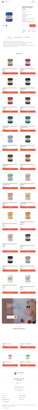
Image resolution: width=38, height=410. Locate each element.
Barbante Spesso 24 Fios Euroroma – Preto (10, 266)
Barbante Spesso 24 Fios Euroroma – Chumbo (27, 246)
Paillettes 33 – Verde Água (25, 361)
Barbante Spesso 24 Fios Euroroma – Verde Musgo (27, 146)
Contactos (3, 395)
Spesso (29, 31)
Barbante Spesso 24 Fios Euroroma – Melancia (27, 69)
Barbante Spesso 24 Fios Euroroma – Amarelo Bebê (27, 203)
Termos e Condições (22, 395)
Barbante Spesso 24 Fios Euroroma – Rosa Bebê (27, 184)
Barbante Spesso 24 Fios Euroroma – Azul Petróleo (10, 127)
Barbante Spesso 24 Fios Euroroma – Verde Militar (10, 165)
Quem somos (4, 397)
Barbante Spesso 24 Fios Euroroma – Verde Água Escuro (27, 127)
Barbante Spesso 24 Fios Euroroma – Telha (27, 165)
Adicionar (32, 25)
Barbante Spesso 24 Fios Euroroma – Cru (10, 286)
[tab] (10, 37)
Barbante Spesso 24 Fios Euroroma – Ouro (10, 224)
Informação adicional (18, 37)
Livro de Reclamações (5, 401)
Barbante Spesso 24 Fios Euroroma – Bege (10, 69)
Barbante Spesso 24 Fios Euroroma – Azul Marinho (27, 88)
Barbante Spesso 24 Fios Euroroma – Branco (27, 287)
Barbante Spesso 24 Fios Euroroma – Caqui (10, 244)
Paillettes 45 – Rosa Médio (25, 343)
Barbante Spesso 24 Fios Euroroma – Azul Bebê (10, 146)
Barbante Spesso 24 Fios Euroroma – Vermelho (10, 107)
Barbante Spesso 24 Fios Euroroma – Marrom (10, 88)
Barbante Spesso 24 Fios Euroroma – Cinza (27, 266)
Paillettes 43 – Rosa (6, 361)
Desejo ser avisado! (28, 229)
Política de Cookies (22, 397)
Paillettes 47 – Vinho (6, 343)
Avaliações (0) (27, 37)
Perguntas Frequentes (5, 399)
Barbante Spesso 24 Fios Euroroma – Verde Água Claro (10, 184)
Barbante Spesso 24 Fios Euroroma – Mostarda (27, 222)
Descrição (10, 37)
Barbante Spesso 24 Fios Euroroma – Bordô (27, 107)
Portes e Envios (21, 399)
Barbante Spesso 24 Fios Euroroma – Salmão (10, 203)
